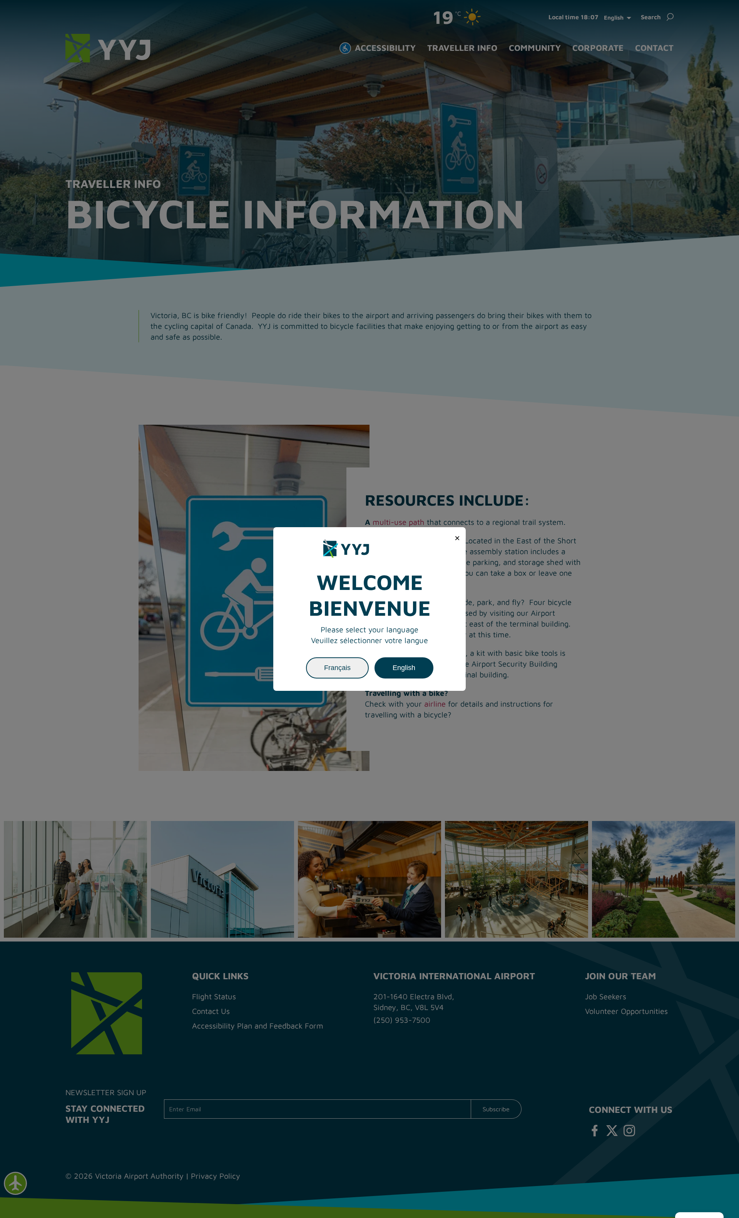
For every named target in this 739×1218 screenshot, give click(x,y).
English (404, 668)
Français (337, 668)
